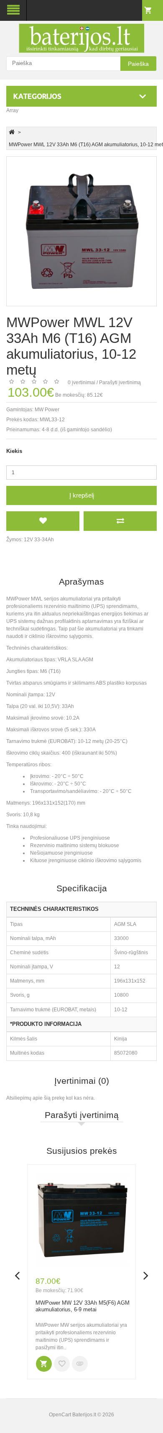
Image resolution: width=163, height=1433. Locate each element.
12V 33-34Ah (39, 540)
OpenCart (60, 1415)
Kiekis (14, 451)
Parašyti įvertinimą (120, 382)
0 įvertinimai (81, 382)
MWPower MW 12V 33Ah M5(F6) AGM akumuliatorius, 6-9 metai (83, 1306)
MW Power (47, 410)
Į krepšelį (81, 495)
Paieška (138, 63)
